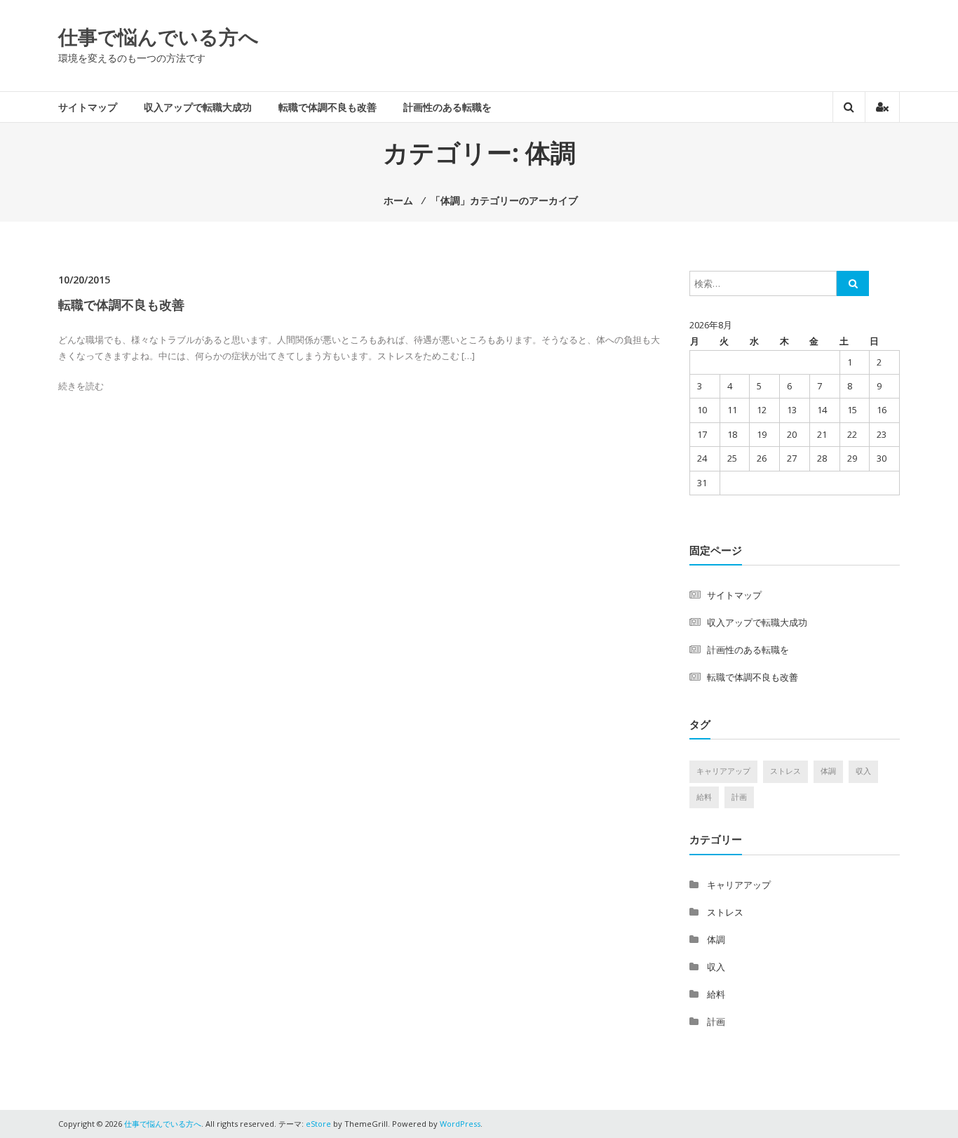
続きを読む (81, 386)
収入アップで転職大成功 (198, 107)
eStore (318, 1123)
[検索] (853, 283)
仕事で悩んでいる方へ (158, 36)
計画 (739, 797)
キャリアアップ (723, 771)
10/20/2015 (84, 279)
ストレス (785, 771)
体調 (828, 771)
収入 (863, 771)
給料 (704, 797)
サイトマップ (87, 107)
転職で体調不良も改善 (327, 107)
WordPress (460, 1123)
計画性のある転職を (447, 107)
